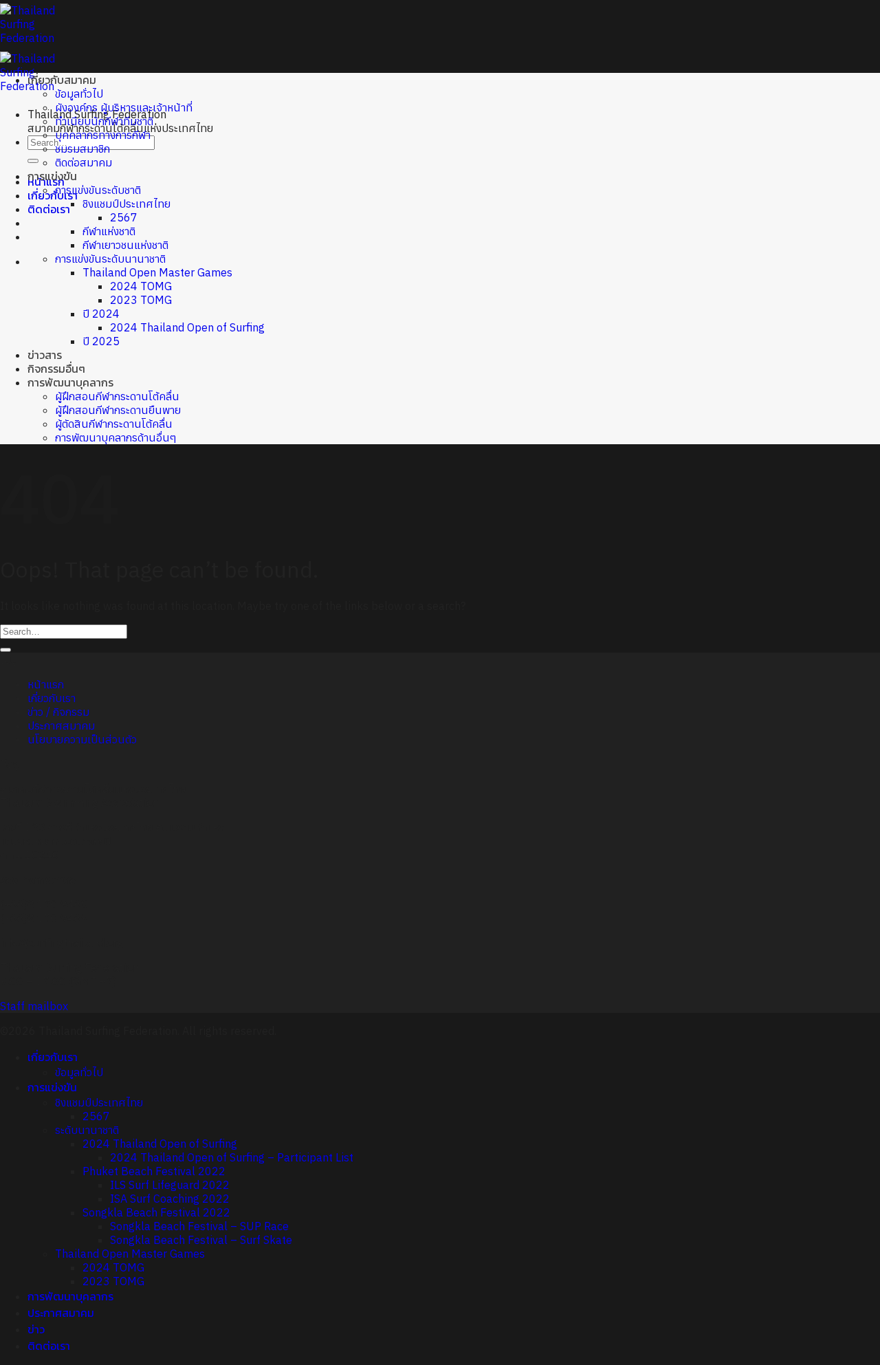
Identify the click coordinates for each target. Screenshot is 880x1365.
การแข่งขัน (52, 176)
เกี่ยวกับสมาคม (62, 80)
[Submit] (33, 161)
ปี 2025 (101, 341)
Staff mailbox (34, 1006)
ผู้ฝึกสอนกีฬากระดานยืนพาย (118, 410)
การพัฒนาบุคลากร (70, 382)
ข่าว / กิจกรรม (58, 712)
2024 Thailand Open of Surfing (187, 327)
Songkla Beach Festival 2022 (156, 1212)
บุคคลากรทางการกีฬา (103, 135)
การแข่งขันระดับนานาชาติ (110, 258)
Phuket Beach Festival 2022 (154, 1171)
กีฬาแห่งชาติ (108, 231)
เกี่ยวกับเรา (53, 195)
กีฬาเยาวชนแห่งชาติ (125, 245)
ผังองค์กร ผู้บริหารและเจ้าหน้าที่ (123, 107)
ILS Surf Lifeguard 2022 (170, 1185)
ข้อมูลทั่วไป (79, 93)
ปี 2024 (101, 313)
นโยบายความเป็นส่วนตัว (82, 739)
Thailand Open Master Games (157, 272)
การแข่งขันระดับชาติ (98, 190)
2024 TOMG (141, 286)
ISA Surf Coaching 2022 (170, 1198)
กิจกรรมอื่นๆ (56, 368)
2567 (124, 217)
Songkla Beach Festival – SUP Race (199, 1226)
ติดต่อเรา (49, 209)
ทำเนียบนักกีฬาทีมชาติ (104, 121)
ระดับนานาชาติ (87, 1130)
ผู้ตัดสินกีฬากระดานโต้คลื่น (114, 423)
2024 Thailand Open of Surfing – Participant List (231, 1157)
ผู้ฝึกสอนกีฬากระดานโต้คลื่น (117, 396)
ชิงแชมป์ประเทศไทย (126, 203)
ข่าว (36, 1329)
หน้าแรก (46, 684)
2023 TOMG (141, 300)
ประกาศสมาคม (61, 725)
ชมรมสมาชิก (82, 148)
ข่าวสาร (45, 355)
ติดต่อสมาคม (83, 162)
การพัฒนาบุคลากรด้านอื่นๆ (116, 437)
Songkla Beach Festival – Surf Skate (201, 1240)
